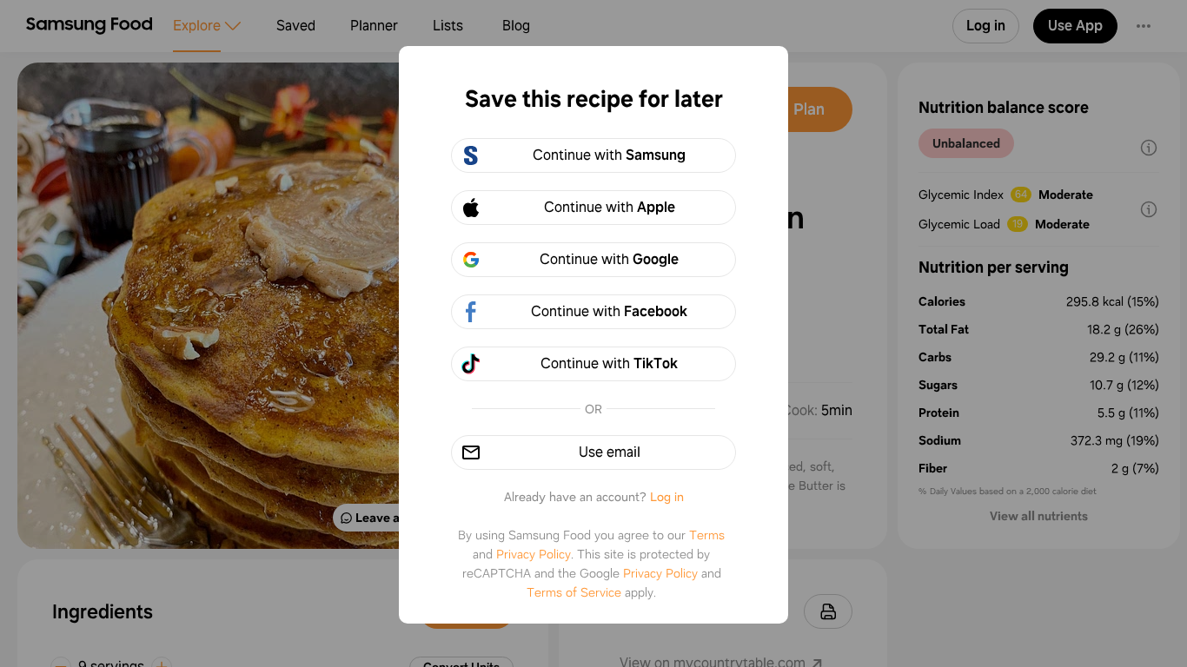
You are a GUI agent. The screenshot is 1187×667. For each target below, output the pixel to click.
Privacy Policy (533, 554)
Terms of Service (574, 592)
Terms (707, 535)
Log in (667, 497)
